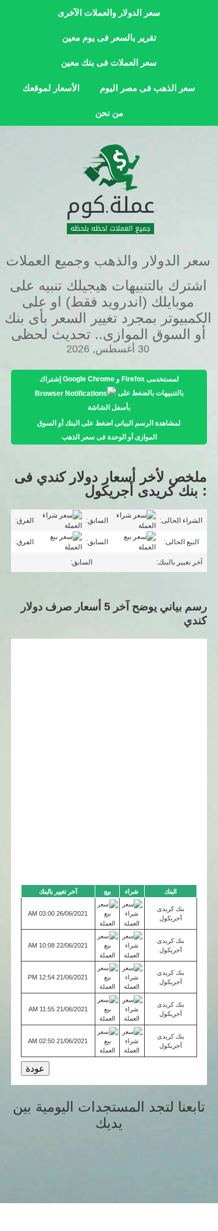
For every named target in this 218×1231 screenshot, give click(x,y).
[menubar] (109, 63)
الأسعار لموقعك (51, 88)
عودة (35, 1068)
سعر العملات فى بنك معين (109, 62)
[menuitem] (108, 12)
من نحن (109, 113)
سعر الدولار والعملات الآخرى (109, 12)
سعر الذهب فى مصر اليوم (147, 88)
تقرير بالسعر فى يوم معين (109, 37)
